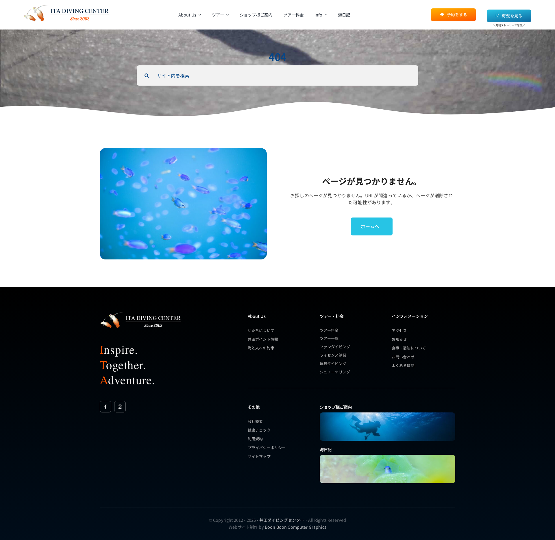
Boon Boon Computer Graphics (295, 527)
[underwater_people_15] (387, 414)
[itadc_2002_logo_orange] (66, 5)
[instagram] (120, 406)
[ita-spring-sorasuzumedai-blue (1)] (387, 457)
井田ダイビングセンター (281, 520)
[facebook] (105, 406)
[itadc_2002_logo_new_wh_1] (140, 312)
